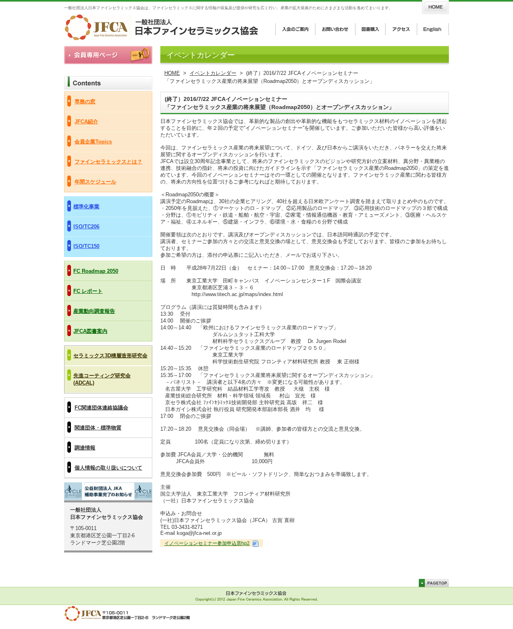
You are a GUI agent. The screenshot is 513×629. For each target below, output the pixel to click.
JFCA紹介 (86, 122)
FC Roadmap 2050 (95, 271)
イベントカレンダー (213, 73)
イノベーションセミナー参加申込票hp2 (207, 543)
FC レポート (88, 291)
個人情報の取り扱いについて (108, 468)
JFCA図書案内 (90, 331)
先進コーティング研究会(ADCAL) (102, 379)
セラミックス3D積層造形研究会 (110, 356)
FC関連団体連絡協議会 (101, 408)
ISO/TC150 (86, 246)
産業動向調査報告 (94, 311)
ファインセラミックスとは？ (108, 162)
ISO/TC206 (86, 227)
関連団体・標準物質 (98, 428)
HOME (172, 73)
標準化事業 (86, 207)
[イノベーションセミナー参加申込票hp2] (255, 543)
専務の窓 (85, 102)
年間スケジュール (95, 182)
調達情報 (85, 448)
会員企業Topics (93, 142)
